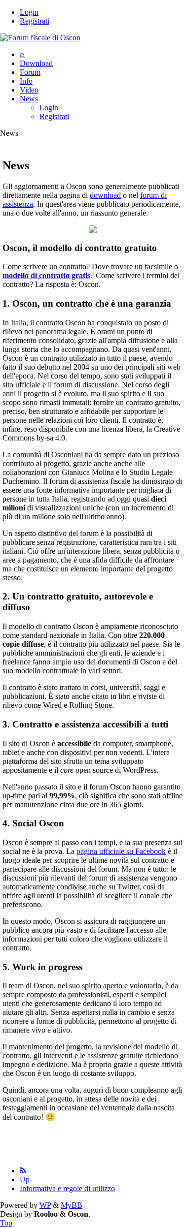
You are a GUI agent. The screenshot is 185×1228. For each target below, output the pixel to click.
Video (29, 90)
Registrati (34, 21)
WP (45, 1205)
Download (36, 63)
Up (25, 1179)
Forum (30, 72)
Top (6, 1223)
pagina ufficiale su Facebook (121, 851)
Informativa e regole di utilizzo (67, 1188)
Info (26, 81)
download (105, 195)
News (29, 98)
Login (29, 12)
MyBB (71, 1205)
